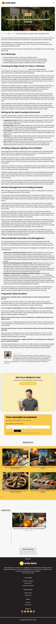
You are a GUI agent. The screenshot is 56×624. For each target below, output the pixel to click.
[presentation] (15, 457)
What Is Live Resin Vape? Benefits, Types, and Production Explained (15, 468)
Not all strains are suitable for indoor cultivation (14, 69)
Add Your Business (28, 581)
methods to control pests (37, 275)
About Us (28, 602)
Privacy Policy (28, 593)
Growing (28, 14)
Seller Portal (28, 583)
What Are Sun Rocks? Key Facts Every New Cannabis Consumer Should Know (15, 491)
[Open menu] (53, 3)
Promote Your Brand (28, 585)
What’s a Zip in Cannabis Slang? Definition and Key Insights (43, 468)
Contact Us (28, 595)
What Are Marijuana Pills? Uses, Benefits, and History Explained (43, 491)
